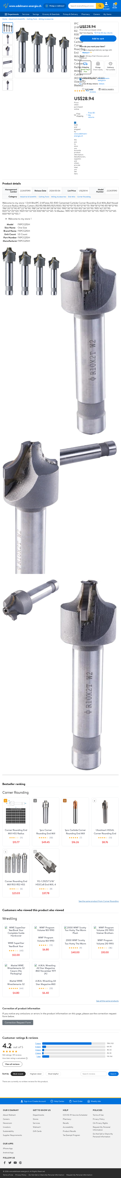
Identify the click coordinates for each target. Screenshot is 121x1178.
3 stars (38, 1050)
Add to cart (98, 38)
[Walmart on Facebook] (4, 1163)
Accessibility (68, 1127)
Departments (13, 14)
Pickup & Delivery (70, 14)
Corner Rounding (84, 196)
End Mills (71, 196)
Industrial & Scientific (17, 19)
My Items (107, 14)
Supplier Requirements (12, 1135)
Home (4, 19)
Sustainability (8, 1131)
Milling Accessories (46, 19)
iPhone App (8, 1148)
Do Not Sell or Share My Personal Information (103, 1135)
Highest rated (35, 1073)
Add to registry (107, 89)
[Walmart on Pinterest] (20, 1163)
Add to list (89, 89)
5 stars (38, 1043)
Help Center (59, 1101)
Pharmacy (85, 14)
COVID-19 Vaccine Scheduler (75, 1115)
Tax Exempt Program (71, 1135)
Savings (36, 14)
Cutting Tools (32, 19)
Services (25, 14)
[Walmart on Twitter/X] (10, 1163)
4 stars (38, 1047)
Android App (8, 1152)
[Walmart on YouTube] (15, 1163)
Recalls (66, 1123)
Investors (6, 1127)
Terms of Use (98, 1115)
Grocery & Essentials (50, 14)
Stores (35, 1119)
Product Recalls (69, 1131)
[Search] (100, 6)
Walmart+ (37, 1127)
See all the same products (107, 1000)
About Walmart (9, 1115)
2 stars (38, 1053)
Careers (96, 14)
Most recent (18, 1073)
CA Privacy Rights (100, 1123)
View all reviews (12, 1064)
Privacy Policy (99, 1119)
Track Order (78, 1101)
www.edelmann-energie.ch (80, 134)
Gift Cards (37, 1131)
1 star (39, 1056)
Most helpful (53, 1073)
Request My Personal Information (101, 1128)
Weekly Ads (96, 1101)
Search (113, 1073)
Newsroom (7, 1123)
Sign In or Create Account (35, 1101)
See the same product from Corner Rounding (99, 901)
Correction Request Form (18, 1022)
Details (101, 84)
